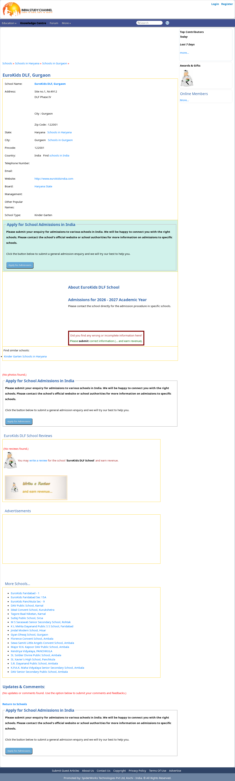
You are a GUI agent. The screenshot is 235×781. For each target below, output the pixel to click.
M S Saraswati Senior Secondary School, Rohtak (41, 622)
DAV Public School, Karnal (27, 605)
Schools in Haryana (27, 63)
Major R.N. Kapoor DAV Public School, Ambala (40, 647)
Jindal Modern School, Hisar (28, 630)
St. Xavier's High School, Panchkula (33, 659)
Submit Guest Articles (65, 770)
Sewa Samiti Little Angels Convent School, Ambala (42, 643)
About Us (88, 770)
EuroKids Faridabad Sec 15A (28, 597)
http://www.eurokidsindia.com (54, 178)
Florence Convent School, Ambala (32, 638)
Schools (7, 63)
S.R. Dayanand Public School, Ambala (34, 663)
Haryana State (43, 186)
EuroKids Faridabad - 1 (25, 593)
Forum (54, 23)
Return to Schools (14, 704)
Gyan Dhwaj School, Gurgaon (29, 634)
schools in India (59, 155)
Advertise (175, 770)
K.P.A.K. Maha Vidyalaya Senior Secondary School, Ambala (47, 667)
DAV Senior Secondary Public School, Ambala (39, 671)
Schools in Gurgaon (54, 63)
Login (215, 4)
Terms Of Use (157, 770)
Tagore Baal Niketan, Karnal (28, 614)
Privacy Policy (137, 770)
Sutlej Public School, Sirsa (27, 618)
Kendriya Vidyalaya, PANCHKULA (31, 651)
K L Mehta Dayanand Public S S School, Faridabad (42, 626)
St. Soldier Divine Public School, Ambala (36, 655)
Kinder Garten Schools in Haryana (25, 356)
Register (227, 4)
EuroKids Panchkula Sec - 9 (28, 601)
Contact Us (103, 770)
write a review (38, 460)
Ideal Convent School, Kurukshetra (32, 609)
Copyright (119, 770)
